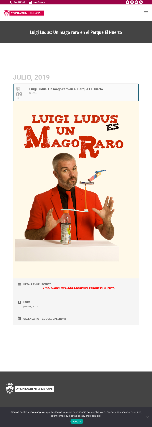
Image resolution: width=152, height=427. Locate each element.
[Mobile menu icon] (146, 13)
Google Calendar (54, 318)
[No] (147, 417)
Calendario (31, 318)
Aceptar (77, 421)
